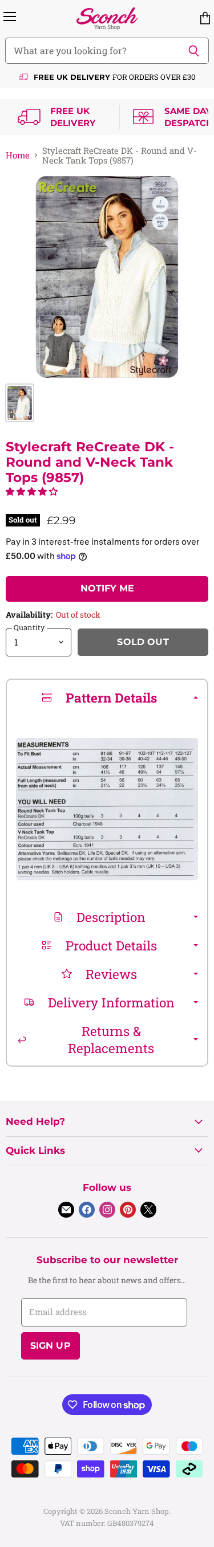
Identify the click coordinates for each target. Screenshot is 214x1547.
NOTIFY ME (107, 588)
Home (18, 155)
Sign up (50, 1345)
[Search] (194, 51)
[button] (32, 491)
